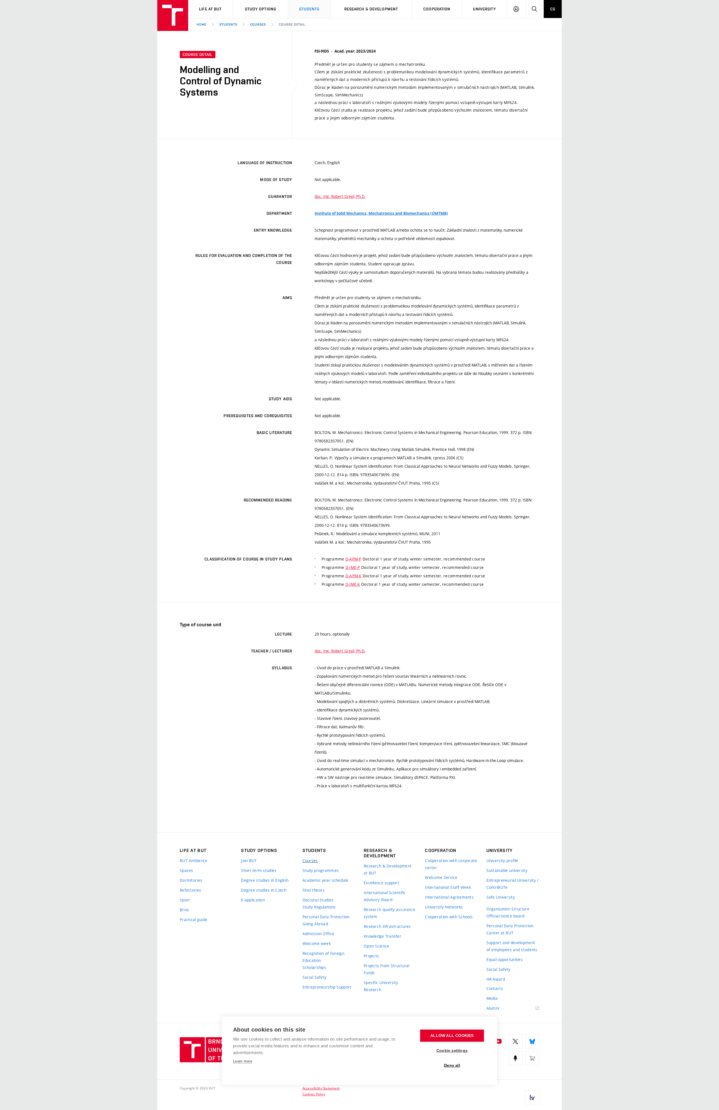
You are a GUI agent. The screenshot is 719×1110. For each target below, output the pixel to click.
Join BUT (249, 860)
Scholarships (314, 967)
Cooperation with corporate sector (451, 864)
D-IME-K (352, 584)
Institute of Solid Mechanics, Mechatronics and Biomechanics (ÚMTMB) (381, 213)
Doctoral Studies (317, 900)
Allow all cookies (452, 1036)
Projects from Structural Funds (386, 969)
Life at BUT (210, 9)
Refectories (190, 890)
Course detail (292, 24)
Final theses (313, 890)
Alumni (492, 1008)
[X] (515, 1041)
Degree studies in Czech (263, 890)
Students (309, 9)
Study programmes (320, 870)
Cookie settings (452, 1050)
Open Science (376, 946)
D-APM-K (353, 575)
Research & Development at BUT (387, 869)
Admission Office (318, 933)
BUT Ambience (193, 860)
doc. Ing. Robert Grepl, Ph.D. (340, 196)
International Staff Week (448, 887)
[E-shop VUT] (532, 1058)
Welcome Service (441, 877)
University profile (502, 860)
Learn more (242, 1061)
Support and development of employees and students (512, 946)
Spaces (186, 870)
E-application (253, 900)
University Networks (444, 907)
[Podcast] (515, 1058)
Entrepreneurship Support (327, 987)
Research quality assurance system (389, 913)
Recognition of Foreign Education (323, 957)
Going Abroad (315, 923)
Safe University (500, 897)
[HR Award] (532, 1097)
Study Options (260, 9)
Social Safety (314, 977)
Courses (258, 24)
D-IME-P (352, 567)
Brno (184, 909)
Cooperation (436, 9)
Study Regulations (319, 907)
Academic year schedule (325, 880)
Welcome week (316, 943)
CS (552, 9)
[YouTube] (499, 1041)
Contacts (494, 988)
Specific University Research (381, 986)
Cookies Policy (313, 1094)
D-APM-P (353, 559)
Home (201, 24)
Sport (185, 900)
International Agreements (449, 897)
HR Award (495, 979)
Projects (371, 955)
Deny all (452, 1065)
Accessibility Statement (321, 1088)
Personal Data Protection (326, 916)
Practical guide (193, 919)
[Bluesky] (532, 1041)
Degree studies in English (264, 880)
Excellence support (381, 882)
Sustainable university (506, 870)
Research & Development (371, 9)
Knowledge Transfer (382, 936)
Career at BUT (500, 932)
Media (492, 998)
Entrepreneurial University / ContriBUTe (512, 884)
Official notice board (505, 916)
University (484, 9)
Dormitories (191, 880)
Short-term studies (258, 870)
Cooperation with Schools (449, 916)
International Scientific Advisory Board (385, 896)
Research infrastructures (387, 926)
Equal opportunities (504, 959)
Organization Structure (507, 909)
